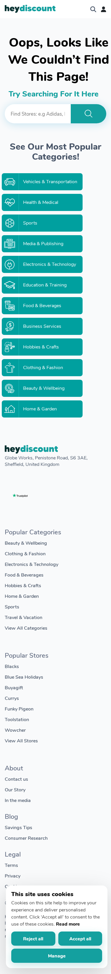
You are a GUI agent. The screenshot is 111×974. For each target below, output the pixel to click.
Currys (12, 698)
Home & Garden (22, 596)
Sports (12, 606)
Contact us (16, 779)
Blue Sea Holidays (24, 677)
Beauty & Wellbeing (26, 543)
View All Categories (26, 628)
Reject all (33, 938)
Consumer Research (26, 838)
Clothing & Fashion (25, 553)
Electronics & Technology (31, 564)
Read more (68, 924)
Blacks (12, 666)
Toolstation (17, 719)
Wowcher (15, 730)
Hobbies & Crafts (23, 585)
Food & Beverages (24, 575)
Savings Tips (18, 827)
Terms (11, 865)
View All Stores (21, 740)
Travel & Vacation (23, 617)
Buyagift (14, 687)
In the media (18, 800)
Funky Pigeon (19, 708)
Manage (57, 955)
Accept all (80, 938)
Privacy (12, 875)
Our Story (15, 789)
